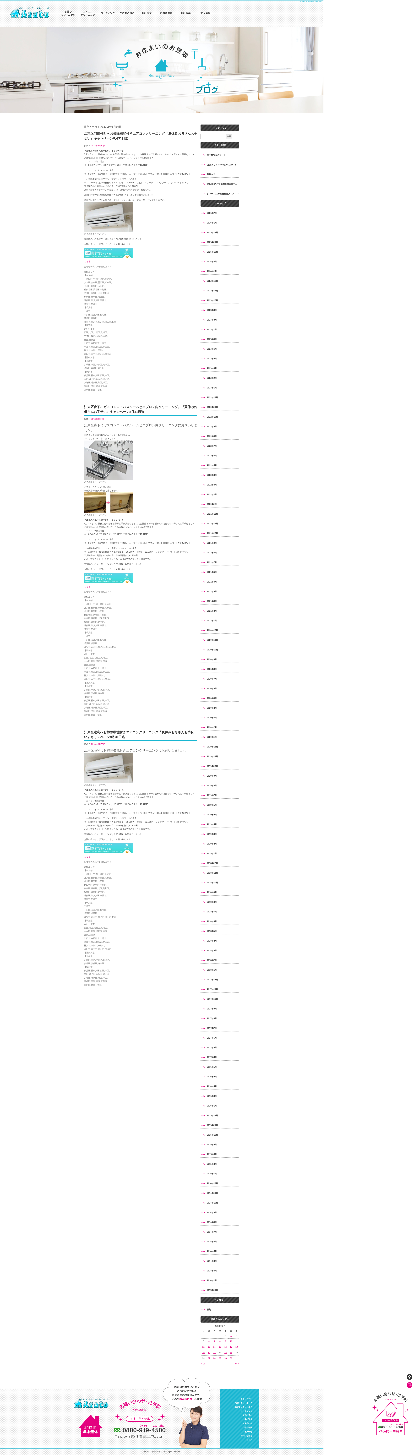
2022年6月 (212, 455)
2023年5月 (212, 349)
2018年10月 (212, 882)
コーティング (108, 13)
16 (225, 1347)
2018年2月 (212, 960)
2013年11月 (212, 1290)
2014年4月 (212, 1261)
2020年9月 (212, 659)
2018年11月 (212, 873)
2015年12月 (212, 1115)
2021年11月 (212, 523)
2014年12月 (212, 1183)
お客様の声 (166, 13)
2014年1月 (212, 1280)
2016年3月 (212, 1096)
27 (209, 1358)
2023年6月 (212, 339)
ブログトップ (220, 127)
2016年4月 (212, 1086)
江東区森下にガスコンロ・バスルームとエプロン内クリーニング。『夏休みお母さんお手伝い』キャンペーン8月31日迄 (140, 409)
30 (225, 1358)
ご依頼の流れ (127, 13)
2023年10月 (212, 300)
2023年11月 (212, 290)
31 (231, 1358)
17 (231, 1347)
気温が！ (211, 174)
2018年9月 (212, 892)
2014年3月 (212, 1271)
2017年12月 (212, 979)
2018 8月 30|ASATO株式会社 (311, 1)
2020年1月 (212, 737)
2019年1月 (212, 853)
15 (220, 1347)
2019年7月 (212, 795)
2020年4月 (212, 708)
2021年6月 (212, 572)
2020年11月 (212, 640)
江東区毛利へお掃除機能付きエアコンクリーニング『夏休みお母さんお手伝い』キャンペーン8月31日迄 (139, 734)
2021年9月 (212, 543)
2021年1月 (212, 620)
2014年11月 (212, 1193)
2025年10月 (212, 252)
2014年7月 (212, 1232)
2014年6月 (212, 1241)
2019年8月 (212, 785)
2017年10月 (212, 999)
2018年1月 (212, 970)
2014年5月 (212, 1251)
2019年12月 (212, 747)
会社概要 (186, 13)
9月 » (237, 1364)
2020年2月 (212, 727)
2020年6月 (212, 688)
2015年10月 (212, 1135)
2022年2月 (212, 494)
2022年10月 (212, 417)
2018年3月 (212, 950)
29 (220, 1358)
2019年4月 (212, 824)
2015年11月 (212, 1125)
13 (209, 1347)
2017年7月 (212, 1028)
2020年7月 (212, 679)
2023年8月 (212, 320)
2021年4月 (212, 591)
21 (214, 1352)
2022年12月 (212, 397)
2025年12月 (212, 232)
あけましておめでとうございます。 (223, 164)
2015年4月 (212, 1164)
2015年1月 (212, 1173)
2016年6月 (212, 1067)
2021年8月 (212, 552)
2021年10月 (212, 533)
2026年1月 (212, 223)
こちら (87, 261)
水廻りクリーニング (69, 13)
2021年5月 (212, 582)
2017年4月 (212, 1057)
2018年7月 (212, 911)
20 (209, 1352)
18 (236, 1347)
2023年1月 (212, 388)
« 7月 (203, 1364)
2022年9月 (212, 426)
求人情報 (205, 13)
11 (236, 1341)
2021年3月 (212, 601)
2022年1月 (212, 504)
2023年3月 (212, 368)
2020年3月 (212, 717)
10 (231, 1341)
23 (225, 1352)
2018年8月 (212, 902)
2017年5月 (212, 1047)
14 (214, 1347)
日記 (209, 1309)
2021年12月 (212, 514)
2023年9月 (212, 310)
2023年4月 (212, 358)
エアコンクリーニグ (89, 13)
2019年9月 (212, 776)
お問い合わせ (246, 1436)
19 (203, 1352)
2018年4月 (212, 941)
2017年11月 (212, 989)
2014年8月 (212, 1222)
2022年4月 (212, 475)
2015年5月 (212, 1154)
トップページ (32, 13)
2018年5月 (212, 931)
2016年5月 (212, 1076)
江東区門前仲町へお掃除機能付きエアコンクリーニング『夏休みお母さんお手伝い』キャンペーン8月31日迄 (140, 136)
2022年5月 (212, 465)
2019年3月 (212, 834)
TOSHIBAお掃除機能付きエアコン (223, 184)
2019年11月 (212, 756)
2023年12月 (212, 281)
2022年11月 (212, 407)
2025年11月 (212, 242)
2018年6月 (212, 921)
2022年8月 (212, 436)
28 (214, 1358)
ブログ (249, 1440)
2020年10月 (212, 649)
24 (231, 1352)
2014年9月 (212, 1212)
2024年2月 (212, 261)
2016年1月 (212, 1106)
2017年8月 (212, 1018)
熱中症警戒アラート (216, 155)
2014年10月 (212, 1203)
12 (203, 1347)
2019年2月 (212, 844)
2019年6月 (212, 805)
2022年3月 (212, 485)
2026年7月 (212, 213)
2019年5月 (212, 814)
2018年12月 (212, 863)
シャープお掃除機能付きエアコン (223, 193)
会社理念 (147, 13)
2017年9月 (212, 1009)
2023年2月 (212, 378)
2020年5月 (212, 698)
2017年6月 (212, 1038)
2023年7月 (212, 329)
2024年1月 (212, 271)
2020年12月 (212, 630)
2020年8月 (212, 669)
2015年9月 (212, 1144)
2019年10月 (212, 766)
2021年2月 (212, 611)
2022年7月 (212, 446)
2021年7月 (212, 562)
